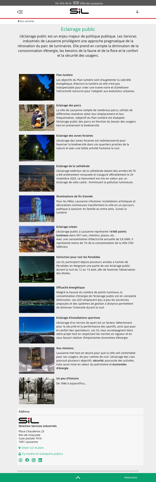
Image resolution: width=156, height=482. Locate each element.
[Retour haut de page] (78, 477)
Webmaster (130, 477)
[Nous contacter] (20, 460)
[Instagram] (34, 460)
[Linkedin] (40, 460)
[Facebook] (27, 460)
